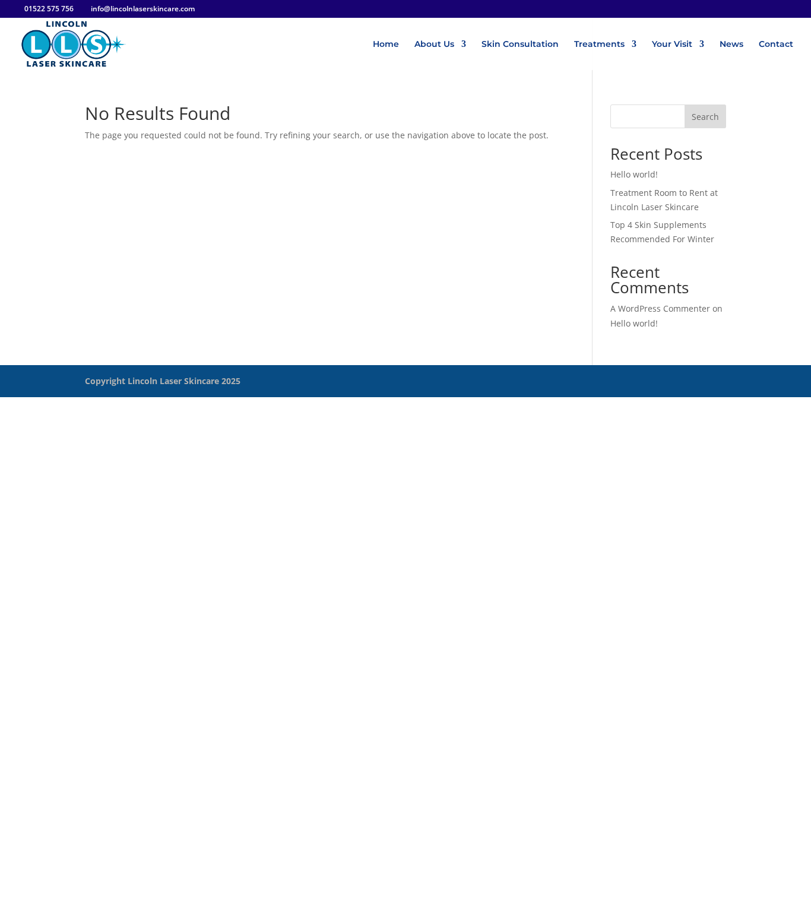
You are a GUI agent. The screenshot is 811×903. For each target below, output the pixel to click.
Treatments (599, 44)
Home (386, 44)
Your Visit (672, 44)
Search (705, 116)
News (731, 44)
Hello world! (634, 174)
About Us (434, 44)
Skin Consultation (520, 44)
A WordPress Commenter (660, 308)
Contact (776, 44)
